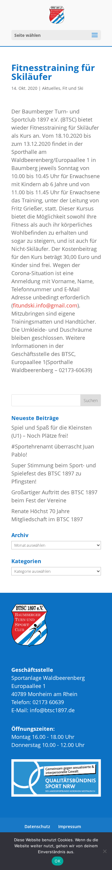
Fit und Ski (72, 88)
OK (57, 861)
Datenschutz (37, 826)
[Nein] (105, 851)
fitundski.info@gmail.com (45, 305)
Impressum (69, 826)
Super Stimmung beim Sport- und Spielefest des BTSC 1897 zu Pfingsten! (53, 473)
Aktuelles (51, 88)
